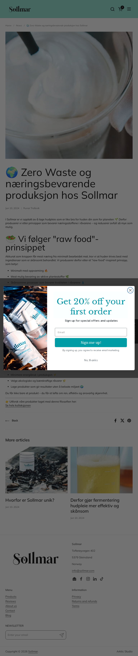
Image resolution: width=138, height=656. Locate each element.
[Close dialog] (130, 290)
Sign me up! (91, 342)
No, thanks (91, 360)
